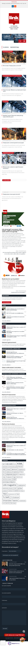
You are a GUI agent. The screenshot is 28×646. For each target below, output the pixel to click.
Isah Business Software (7, 479)
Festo (21, 472)
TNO (5, 494)
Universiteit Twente (10, 500)
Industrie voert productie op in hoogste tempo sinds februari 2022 (16, 361)
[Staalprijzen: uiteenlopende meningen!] (14, 134)
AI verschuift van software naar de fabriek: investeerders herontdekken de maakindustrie (16, 454)
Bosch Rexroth (19, 466)
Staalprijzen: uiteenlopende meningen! (13, 142)
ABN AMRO (9, 464)
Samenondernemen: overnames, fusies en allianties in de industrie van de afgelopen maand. (15, 388)
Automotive (5, 466)
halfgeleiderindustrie (11, 474)
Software (22, 490)
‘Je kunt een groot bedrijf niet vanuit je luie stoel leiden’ (15, 317)
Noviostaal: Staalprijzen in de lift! (12, 65)
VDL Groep (13, 503)
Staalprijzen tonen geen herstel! (11, 194)
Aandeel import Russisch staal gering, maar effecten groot (13, 116)
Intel (18, 477)
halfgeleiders (21, 474)
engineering (16, 472)
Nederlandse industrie (8, 488)
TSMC (18, 494)
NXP (15, 488)
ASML (20, 463)
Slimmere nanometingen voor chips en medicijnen (14, 414)
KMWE (14, 479)
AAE (3, 464)
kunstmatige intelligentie (9, 482)
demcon (14, 469)
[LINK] (14, 20)
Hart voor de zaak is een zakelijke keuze (15, 313)
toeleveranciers (12, 494)
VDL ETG (7, 503)
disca (4, 472)
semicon (10, 491)
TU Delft (6, 497)
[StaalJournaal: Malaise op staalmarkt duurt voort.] (14, 81)
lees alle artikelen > (6, 321)
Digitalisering (21, 469)
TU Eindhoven (15, 497)
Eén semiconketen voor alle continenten (15, 449)
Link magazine (9, 485)
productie (5, 490)
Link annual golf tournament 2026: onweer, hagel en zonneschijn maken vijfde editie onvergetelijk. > (14, 253)
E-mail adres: (5, 551)
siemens (16, 491)
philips (20, 488)
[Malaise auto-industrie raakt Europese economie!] (14, 158)
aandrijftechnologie (8, 153)
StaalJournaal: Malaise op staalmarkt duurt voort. (14, 90)
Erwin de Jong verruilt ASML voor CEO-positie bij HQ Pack (17, 564)
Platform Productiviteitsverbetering (12, 75)
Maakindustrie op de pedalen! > (18, 292)
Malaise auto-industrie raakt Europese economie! (13, 167)
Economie (5, 101)
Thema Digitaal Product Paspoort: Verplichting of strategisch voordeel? (16, 336)
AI (14, 464)
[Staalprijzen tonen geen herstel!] (14, 185)
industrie (9, 477)
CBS (4, 469)
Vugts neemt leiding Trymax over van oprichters (17, 579)
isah (21, 477)
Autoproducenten (7, 51)
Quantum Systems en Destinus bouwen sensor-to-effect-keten (14, 383)
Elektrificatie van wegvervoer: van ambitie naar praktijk (15, 332)
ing (14, 477)
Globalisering (6, 180)
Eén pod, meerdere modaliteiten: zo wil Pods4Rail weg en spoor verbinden (14, 357)
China (4, 128)
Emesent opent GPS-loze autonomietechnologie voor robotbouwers (15, 353)
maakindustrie (21, 485)
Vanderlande (22, 500)
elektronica (9, 472)
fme (3, 474)
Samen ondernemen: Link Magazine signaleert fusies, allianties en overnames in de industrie (15, 378)
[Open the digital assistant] (22, 639)
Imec (4, 477)
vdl (3, 503)
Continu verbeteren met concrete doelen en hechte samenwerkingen (15, 309)
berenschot (11, 466)
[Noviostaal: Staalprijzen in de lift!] (14, 57)
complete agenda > (6, 340)
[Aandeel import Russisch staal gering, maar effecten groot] (14, 107)
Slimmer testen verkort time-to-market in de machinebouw (15, 328)
